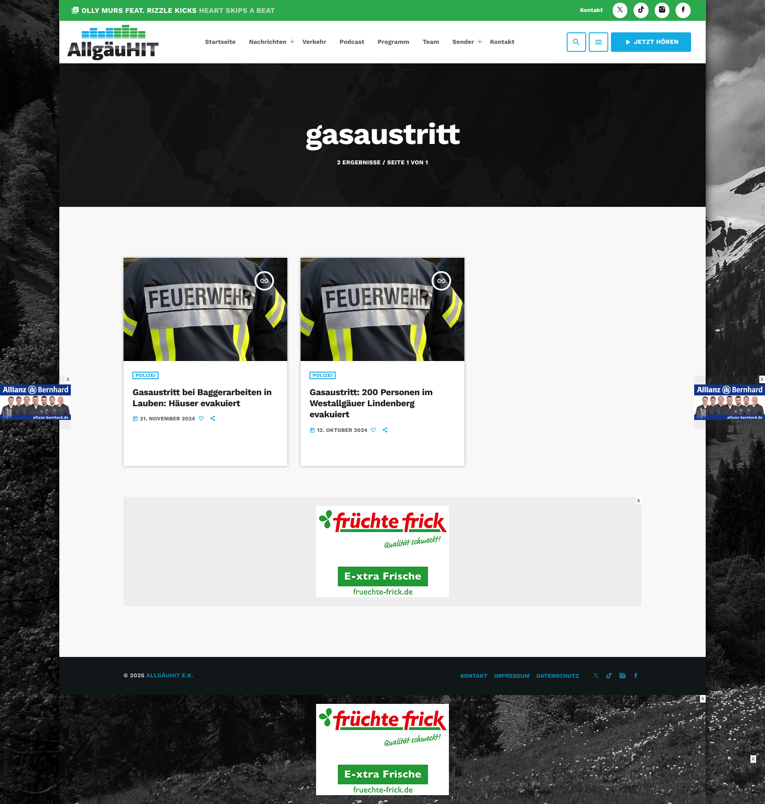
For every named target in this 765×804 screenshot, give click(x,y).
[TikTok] (641, 10)
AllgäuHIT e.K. (169, 675)
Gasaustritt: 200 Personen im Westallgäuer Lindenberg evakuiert (371, 403)
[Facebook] (683, 10)
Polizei (145, 375)
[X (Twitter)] (620, 10)
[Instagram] (662, 10)
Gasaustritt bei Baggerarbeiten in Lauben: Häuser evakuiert (201, 397)
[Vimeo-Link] (112, 42)
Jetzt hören (651, 42)
